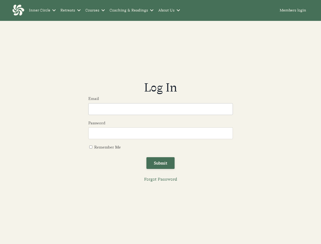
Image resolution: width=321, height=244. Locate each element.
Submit (160, 163)
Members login (293, 10)
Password (96, 123)
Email (93, 98)
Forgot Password (160, 179)
